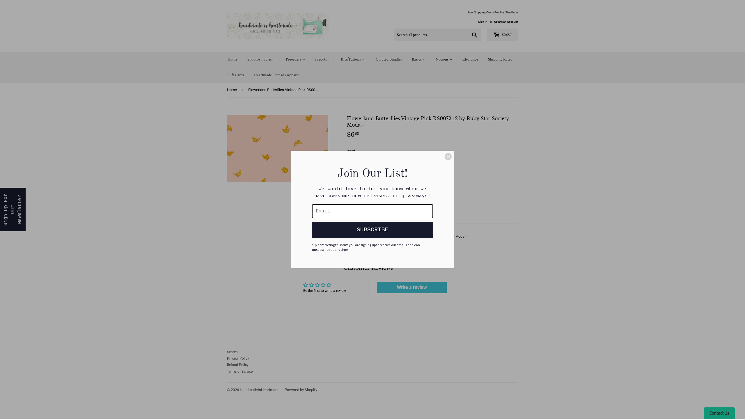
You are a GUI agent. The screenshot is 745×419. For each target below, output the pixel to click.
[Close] (448, 156)
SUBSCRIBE (372, 229)
